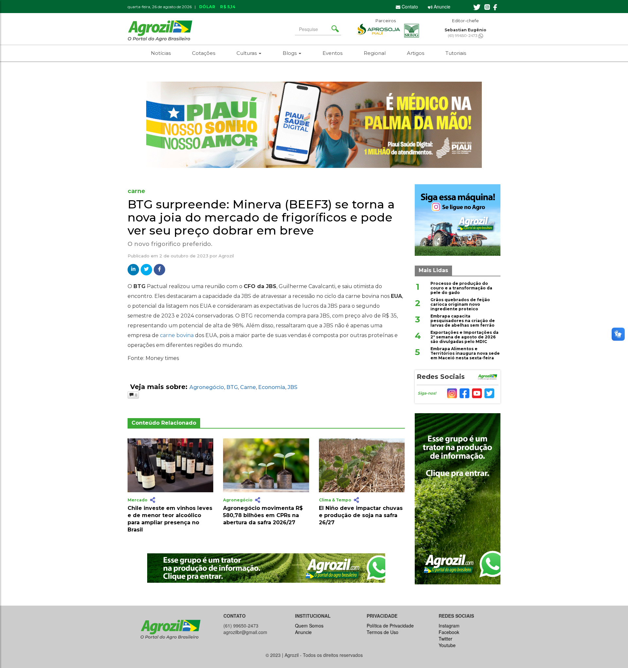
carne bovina (177, 335)
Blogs (290, 53)
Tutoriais (455, 53)
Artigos (415, 53)
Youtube (447, 645)
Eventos (332, 53)
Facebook (449, 632)
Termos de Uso (382, 632)
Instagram (449, 625)
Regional (375, 53)
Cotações (203, 53)
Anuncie (441, 6)
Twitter (445, 638)
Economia (271, 387)
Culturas (247, 53)
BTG (232, 387)
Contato (409, 6)
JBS (292, 387)
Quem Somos (309, 625)
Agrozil (226, 255)
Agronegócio (206, 387)
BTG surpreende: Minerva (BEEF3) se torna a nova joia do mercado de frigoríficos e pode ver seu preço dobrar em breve (261, 217)
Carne (248, 387)
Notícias (161, 53)
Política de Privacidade (390, 625)
